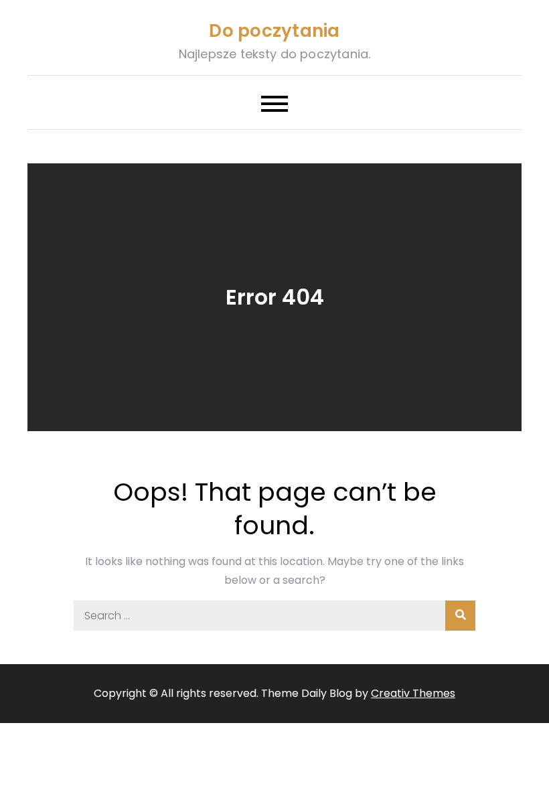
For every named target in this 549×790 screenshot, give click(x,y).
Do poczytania (274, 31)
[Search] (460, 616)
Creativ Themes (413, 693)
